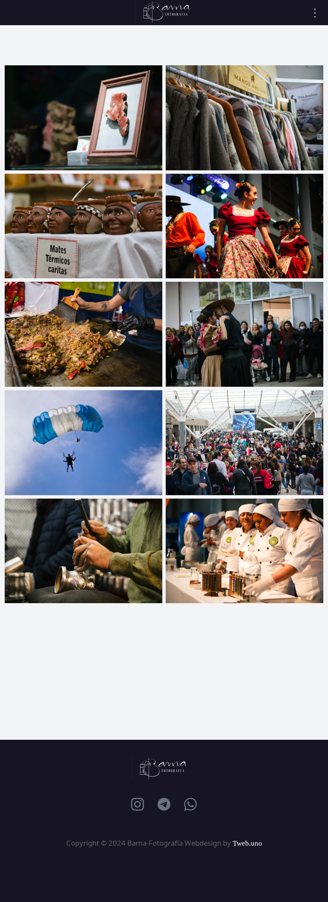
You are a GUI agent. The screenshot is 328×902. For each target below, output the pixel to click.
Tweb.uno (247, 843)
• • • (315, 13)
